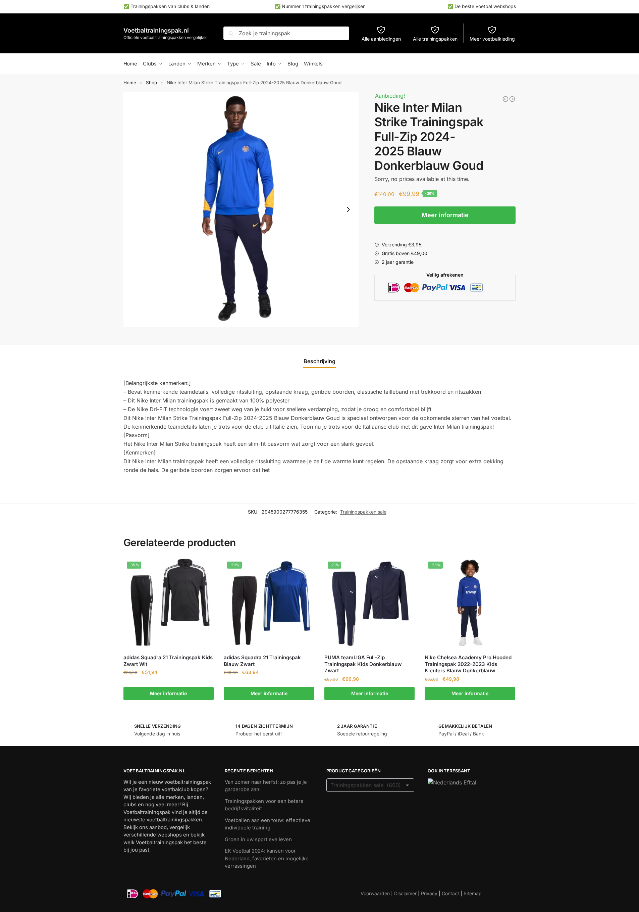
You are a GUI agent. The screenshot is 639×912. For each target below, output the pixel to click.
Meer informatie (445, 215)
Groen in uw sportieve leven (258, 839)
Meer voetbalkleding (492, 39)
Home (129, 82)
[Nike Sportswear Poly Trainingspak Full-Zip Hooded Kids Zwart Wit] (512, 99)
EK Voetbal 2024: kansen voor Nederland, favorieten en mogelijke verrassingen (267, 858)
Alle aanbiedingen (381, 39)
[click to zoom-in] (241, 209)
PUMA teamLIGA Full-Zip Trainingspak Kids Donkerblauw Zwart (363, 664)
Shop (151, 82)
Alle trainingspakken (435, 39)
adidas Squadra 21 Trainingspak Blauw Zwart (262, 660)
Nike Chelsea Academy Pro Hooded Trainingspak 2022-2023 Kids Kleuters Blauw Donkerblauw (468, 664)
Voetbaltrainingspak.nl (156, 30)
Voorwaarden (375, 893)
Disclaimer (405, 893)
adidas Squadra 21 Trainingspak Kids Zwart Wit (168, 660)
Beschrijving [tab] (319, 361)
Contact (450, 893)
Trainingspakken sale (363, 512)
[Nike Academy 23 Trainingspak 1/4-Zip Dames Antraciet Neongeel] (505, 99)
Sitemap (473, 893)
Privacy (429, 893)
